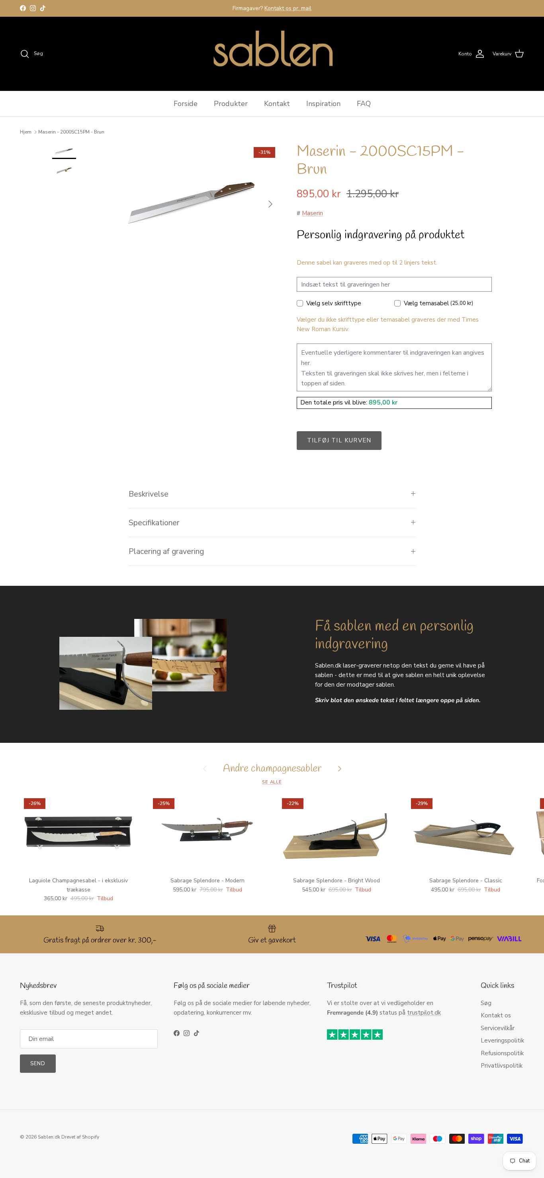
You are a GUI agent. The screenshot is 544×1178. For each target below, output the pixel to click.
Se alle (272, 782)
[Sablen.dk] (272, 54)
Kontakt (277, 103)
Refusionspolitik (502, 1053)
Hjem (25, 132)
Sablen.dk (49, 1137)
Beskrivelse (148, 494)
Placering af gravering (166, 551)
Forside (186, 103)
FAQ (364, 103)
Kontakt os (496, 1015)
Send (37, 1063)
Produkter (231, 103)
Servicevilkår (498, 1028)
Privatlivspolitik (501, 1066)
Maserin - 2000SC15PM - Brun (71, 132)
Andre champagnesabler (272, 769)
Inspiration (323, 103)
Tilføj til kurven (339, 440)
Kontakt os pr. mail (287, 8)
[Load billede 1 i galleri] (193, 200)
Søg (486, 1003)
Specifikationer (154, 522)
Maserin (312, 213)
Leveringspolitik (502, 1040)
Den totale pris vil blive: (334, 402)
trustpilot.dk (424, 1013)
